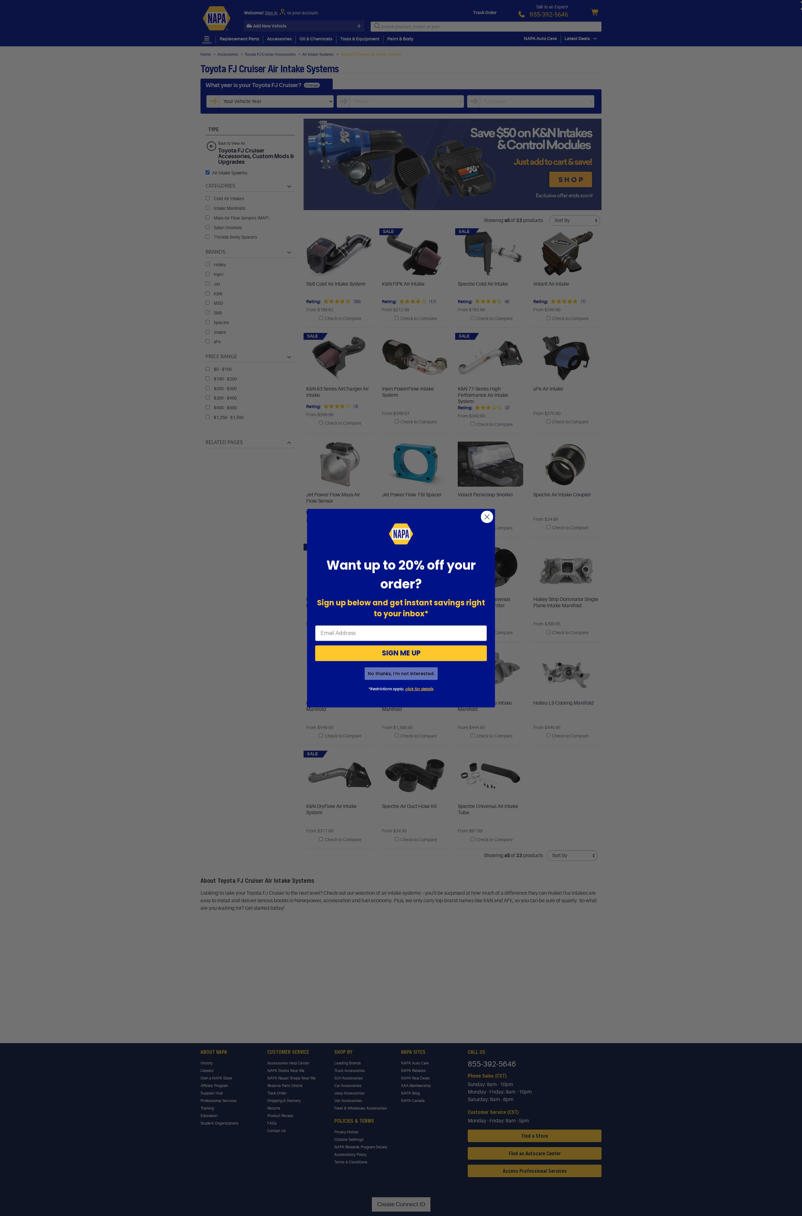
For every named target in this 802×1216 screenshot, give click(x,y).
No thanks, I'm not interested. (401, 673)
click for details (419, 688)
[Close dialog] (487, 516)
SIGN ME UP (401, 653)
